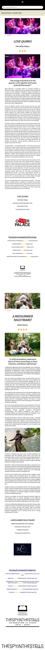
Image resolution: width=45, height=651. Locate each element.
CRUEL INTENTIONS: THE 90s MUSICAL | (22, 256)
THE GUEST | (22, 592)
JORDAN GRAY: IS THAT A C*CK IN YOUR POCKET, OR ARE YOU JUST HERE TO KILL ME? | (22, 582)
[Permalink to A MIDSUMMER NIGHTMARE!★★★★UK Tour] (5, 310)
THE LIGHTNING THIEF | (22, 247)
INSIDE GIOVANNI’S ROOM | (23, 574)
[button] (22, 2)
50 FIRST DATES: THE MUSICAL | (23, 240)
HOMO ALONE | (22, 250)
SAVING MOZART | (22, 244)
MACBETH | (22, 578)
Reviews (9, 35)
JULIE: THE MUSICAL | (22, 253)
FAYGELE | (22, 586)
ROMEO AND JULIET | (22, 589)
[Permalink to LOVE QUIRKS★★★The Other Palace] (5, 35)
